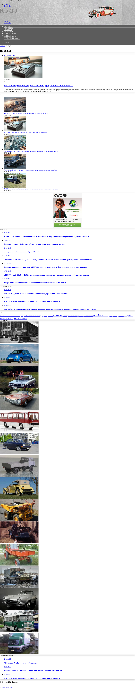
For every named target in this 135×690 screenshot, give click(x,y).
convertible (7, 316)
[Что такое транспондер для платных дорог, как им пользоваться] (15, 130)
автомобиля (33, 316)
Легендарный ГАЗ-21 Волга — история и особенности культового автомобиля (30, 170)
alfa (1, 316)
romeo (18, 316)
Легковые (8, 28)
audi (3, 316)
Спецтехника (10, 33)
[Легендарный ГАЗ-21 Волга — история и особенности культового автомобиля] (15, 168)
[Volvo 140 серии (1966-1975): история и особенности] (19, 454)
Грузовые (8, 30)
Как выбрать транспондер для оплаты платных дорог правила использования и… (31, 151)
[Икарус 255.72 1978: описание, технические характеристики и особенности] (19, 431)
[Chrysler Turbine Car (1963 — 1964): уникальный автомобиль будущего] (19, 409)
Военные (8, 35)
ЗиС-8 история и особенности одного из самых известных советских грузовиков (31, 189)
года (39, 316)
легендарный (77, 316)
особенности (100, 315)
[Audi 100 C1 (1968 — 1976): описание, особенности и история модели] (19, 387)
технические (5, 318)
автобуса (26, 316)
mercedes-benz (13, 316)
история (58, 315)
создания (128, 315)
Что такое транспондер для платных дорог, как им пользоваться (38, 85)
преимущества (113, 316)
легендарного (68, 316)
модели (84, 316)
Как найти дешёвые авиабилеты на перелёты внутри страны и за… (26, 113)
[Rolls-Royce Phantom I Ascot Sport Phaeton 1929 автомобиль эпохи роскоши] (19, 498)
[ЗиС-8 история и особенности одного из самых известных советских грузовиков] (15, 187)
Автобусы (8, 31)
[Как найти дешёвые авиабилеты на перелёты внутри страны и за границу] (15, 112)
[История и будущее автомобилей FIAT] (19, 365)
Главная (2, 46)
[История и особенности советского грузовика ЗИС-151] (19, 343)
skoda (22, 316)
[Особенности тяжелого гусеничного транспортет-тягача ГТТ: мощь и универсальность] (19, 587)
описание (89, 316)
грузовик (44, 316)
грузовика (50, 316)
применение (121, 316)
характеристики (19, 318)
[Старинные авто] (8, 18)
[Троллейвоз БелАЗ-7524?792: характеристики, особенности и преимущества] (19, 520)
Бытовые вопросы (12, 39)
